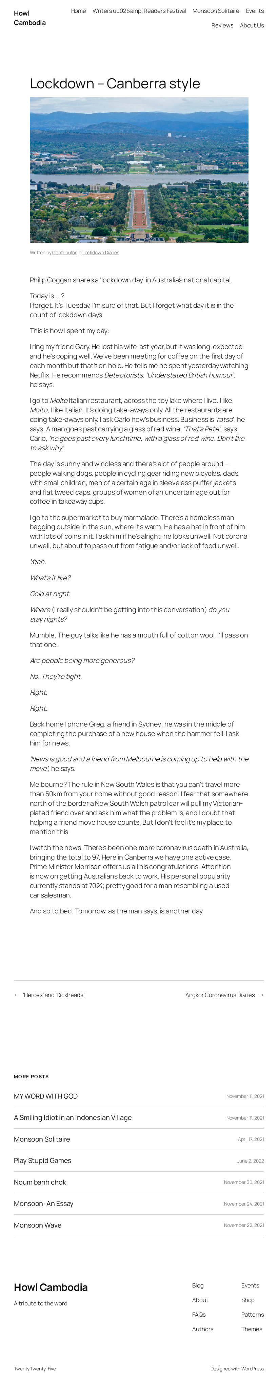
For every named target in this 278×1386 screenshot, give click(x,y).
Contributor (64, 252)
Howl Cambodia (29, 17)
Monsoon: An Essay (44, 1203)
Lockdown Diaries (100, 252)
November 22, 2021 (244, 1225)
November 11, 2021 (245, 1096)
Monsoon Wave (38, 1225)
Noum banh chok (40, 1182)
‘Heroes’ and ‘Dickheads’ (53, 995)
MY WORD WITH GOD (45, 1096)
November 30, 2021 (244, 1182)
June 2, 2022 (250, 1160)
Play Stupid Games (42, 1160)
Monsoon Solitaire (42, 1139)
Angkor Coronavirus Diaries (220, 995)
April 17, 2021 (251, 1139)
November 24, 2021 (244, 1203)
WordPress (252, 1368)
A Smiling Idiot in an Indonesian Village (73, 1117)
